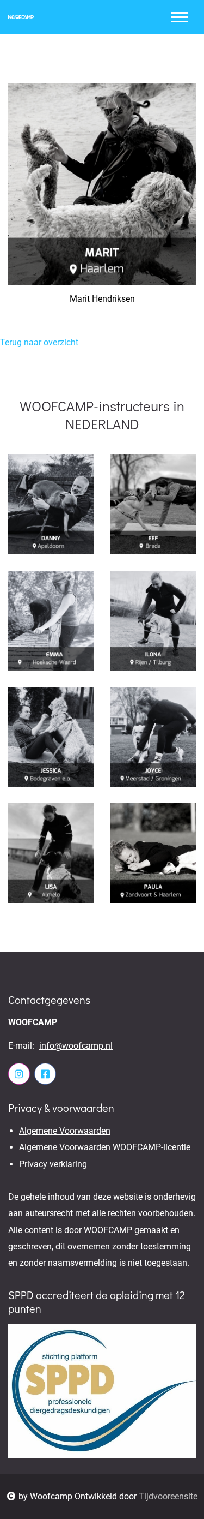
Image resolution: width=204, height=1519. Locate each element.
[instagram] (19, 1074)
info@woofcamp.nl (76, 1045)
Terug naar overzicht (39, 342)
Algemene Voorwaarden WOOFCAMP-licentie (104, 1147)
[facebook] (45, 1074)
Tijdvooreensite (168, 1496)
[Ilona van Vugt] (153, 621)
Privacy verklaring (53, 1164)
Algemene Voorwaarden (64, 1131)
